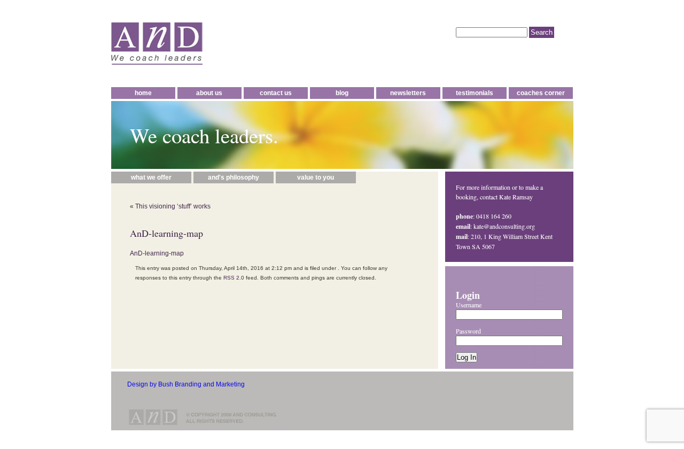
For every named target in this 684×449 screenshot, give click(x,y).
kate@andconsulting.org (504, 226)
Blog (342, 93)
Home (143, 93)
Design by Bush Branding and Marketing (186, 384)
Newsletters (408, 93)
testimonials (474, 93)
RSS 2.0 (233, 278)
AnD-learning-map (157, 253)
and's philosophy (233, 177)
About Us (209, 93)
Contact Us (276, 93)
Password (468, 331)
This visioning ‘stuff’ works (173, 206)
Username (468, 304)
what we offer (151, 177)
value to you (315, 177)
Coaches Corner (541, 93)
